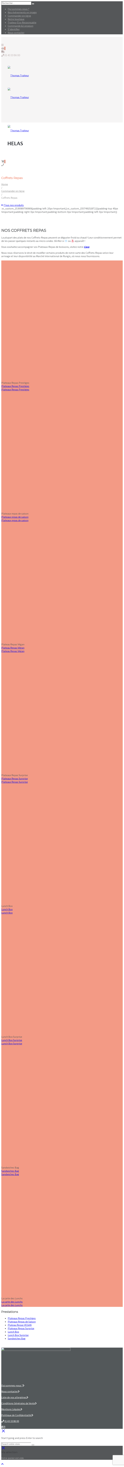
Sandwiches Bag (10, 1171)
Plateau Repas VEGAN (19, 1325)
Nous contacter (16, 32)
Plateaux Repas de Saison (22, 1321)
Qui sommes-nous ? (18, 9)
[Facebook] (2, 1427)
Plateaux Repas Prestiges (15, 386)
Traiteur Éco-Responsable (22, 22)
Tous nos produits (14, 205)
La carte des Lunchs (12, 1301)
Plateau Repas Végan (12, 647)
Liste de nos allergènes (14, 1397)
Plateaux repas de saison (14, 517)
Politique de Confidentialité (16, 1415)
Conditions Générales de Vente (18, 1403)
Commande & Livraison (20, 26)
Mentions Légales (11, 1409)
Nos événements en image (22, 12)
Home (4, 184)
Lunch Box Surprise (11, 1040)
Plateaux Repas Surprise (14, 778)
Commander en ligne (19, 15)
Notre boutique (16, 19)
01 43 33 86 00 (11, 1421)
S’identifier (14, 29)
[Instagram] (4, 1427)
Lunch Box (7, 909)
